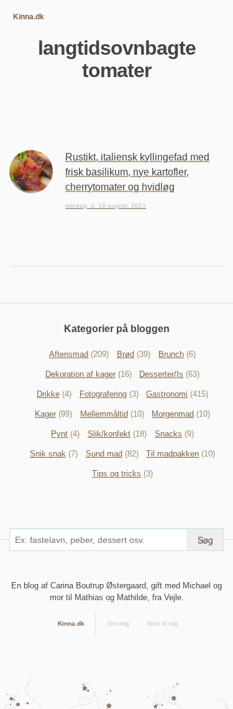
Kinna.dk (28, 16)
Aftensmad (68, 354)
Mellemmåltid (104, 414)
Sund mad (104, 453)
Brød (125, 354)
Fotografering (103, 394)
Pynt (59, 433)
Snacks (168, 433)
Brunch (171, 354)
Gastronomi (167, 394)
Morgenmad (173, 414)
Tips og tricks (116, 473)
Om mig (118, 623)
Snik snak (48, 453)
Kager (45, 414)
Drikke (48, 394)
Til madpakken (172, 453)
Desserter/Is (161, 374)
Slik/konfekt (109, 433)
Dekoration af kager (80, 374)
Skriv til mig (162, 623)
